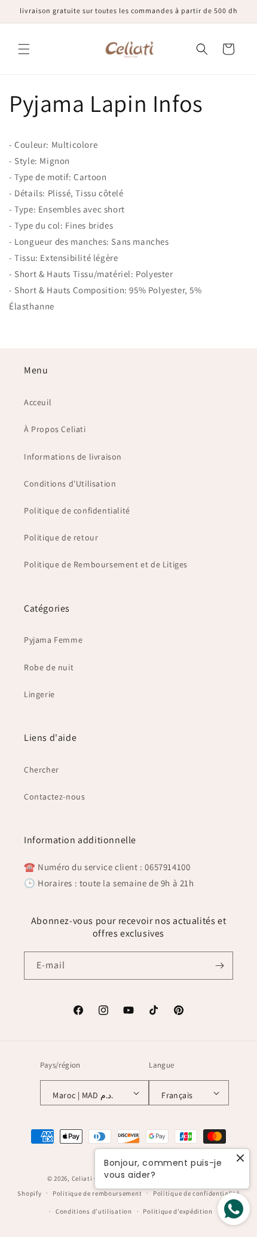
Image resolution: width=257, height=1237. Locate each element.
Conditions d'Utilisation (70, 483)
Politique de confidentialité (77, 510)
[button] (24, 49)
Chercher (41, 769)
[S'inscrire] (219, 966)
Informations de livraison (73, 456)
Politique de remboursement (97, 1193)
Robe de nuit (49, 667)
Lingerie (39, 694)
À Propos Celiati (55, 429)
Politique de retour (61, 537)
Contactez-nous (54, 796)
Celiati (82, 1178)
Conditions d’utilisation (94, 1211)
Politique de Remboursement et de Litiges (106, 564)
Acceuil (37, 402)
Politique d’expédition (177, 1211)
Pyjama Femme (53, 639)
